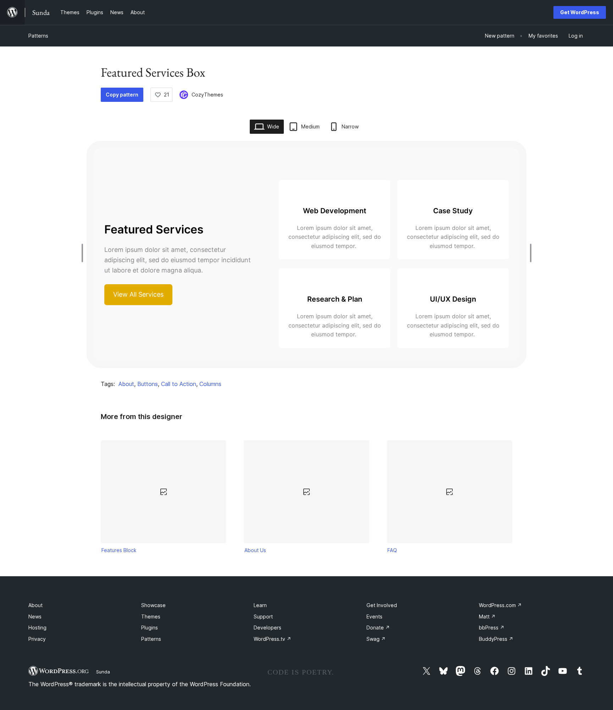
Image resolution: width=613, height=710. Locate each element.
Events (374, 616)
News (35, 616)
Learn (260, 605)
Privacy (37, 639)
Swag (376, 639)
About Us (255, 550)
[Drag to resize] (84, 253)
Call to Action (178, 383)
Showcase (153, 605)
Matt (487, 616)
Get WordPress (579, 12)
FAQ (392, 550)
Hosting (37, 627)
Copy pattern (122, 95)
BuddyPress (496, 639)
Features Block (119, 550)
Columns (210, 383)
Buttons (147, 383)
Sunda (103, 672)
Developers (267, 627)
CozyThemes (207, 95)
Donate (378, 627)
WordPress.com (500, 605)
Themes (150, 616)
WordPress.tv (272, 639)
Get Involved (381, 605)
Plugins (149, 627)
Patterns (38, 36)
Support (263, 616)
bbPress (491, 627)
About (126, 383)
